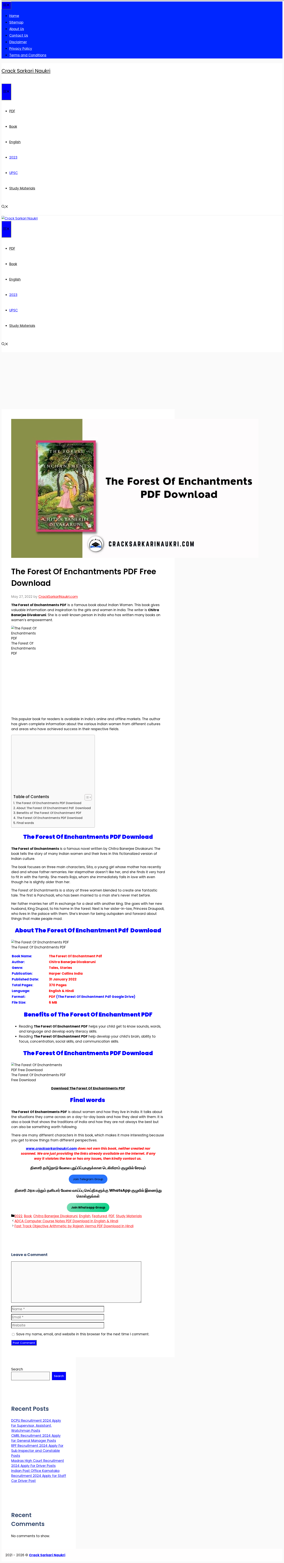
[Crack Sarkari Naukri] (20, 218)
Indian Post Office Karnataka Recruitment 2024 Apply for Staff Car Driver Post (38, 1475)
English (15, 142)
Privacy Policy (20, 48)
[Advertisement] (88, 381)
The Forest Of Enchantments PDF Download (48, 803)
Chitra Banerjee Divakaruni (55, 1216)
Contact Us (18, 35)
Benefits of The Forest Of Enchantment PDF (49, 813)
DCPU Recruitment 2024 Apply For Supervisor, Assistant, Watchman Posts (36, 1425)
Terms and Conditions (27, 55)
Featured (99, 1216)
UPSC (13, 173)
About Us (16, 29)
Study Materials (22, 188)
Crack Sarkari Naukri (26, 71)
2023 (13, 157)
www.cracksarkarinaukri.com (51, 1148)
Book (13, 126)
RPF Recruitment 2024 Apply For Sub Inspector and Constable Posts (37, 1450)
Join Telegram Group (88, 1179)
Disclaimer (18, 42)
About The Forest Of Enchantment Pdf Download (53, 808)
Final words (26, 823)
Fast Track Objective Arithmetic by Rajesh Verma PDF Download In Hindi (73, 1226)
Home (14, 16)
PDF (12, 111)
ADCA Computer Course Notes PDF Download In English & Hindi (66, 1221)
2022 (18, 1216)
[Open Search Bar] (5, 207)
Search (17, 1369)
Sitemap (16, 22)
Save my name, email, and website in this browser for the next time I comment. (82, 1334)
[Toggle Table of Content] (86, 797)
